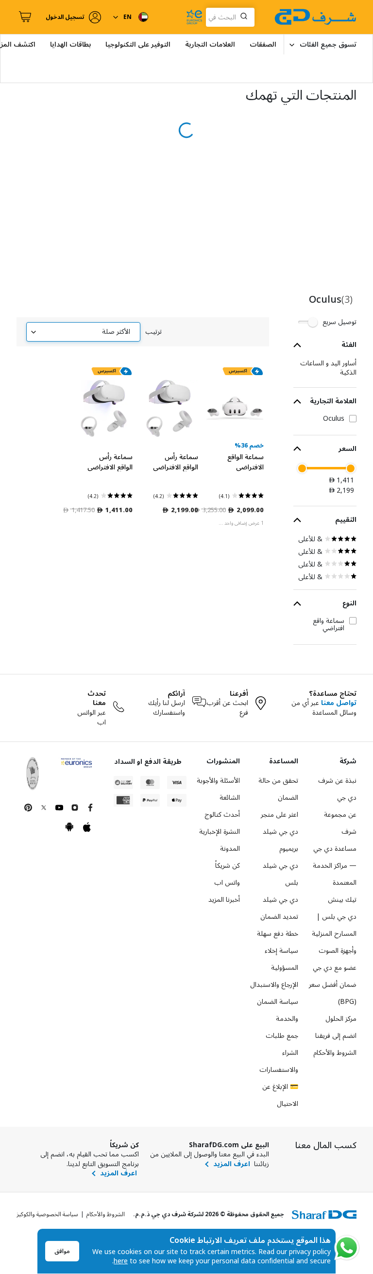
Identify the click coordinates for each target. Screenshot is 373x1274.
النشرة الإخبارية (219, 832)
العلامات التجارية (210, 44)
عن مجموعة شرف (340, 823)
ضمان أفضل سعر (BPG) (332, 993)
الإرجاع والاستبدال (274, 985)
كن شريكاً (227, 866)
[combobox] (230, 17)
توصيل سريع (339, 322)
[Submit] (245, 17)
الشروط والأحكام (334, 1053)
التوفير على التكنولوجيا (137, 44)
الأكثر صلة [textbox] (116, 332)
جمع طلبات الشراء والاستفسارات (278, 1053)
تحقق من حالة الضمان (278, 789)
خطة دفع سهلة (277, 934)
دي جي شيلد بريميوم (280, 840)
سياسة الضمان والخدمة (277, 1010)
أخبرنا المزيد (224, 900)
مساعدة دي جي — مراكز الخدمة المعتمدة (334, 866)
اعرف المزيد (231, 1164)
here (121, 1261)
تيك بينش (342, 900)
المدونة (230, 849)
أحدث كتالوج (222, 815)
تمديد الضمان (279, 917)
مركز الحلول (340, 1019)
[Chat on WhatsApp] (346, 1247)
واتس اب (227, 883)
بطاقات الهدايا (70, 44)
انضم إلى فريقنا (335, 1036)
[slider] (351, 468)
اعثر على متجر (279, 815)
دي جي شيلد (280, 900)
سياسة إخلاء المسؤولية (281, 959)
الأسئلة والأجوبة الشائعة (218, 789)
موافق (62, 1251)
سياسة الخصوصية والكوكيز (47, 1214)
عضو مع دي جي (334, 968)
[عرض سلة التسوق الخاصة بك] (24, 17)
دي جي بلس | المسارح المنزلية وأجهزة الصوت (334, 934)
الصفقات (263, 44)
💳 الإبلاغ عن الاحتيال (280, 1095)
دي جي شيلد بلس (280, 874)
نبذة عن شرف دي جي (337, 789)
